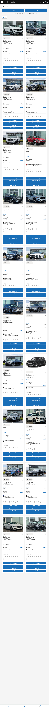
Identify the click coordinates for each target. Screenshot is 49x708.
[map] (45, 2)
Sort (14, 10)
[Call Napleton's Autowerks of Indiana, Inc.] (47, 2)
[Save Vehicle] (22, 38)
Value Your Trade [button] (13, 74)
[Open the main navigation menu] (2, 2)
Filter (37, 10)
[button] (13, 67)
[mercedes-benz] (7, 2)
